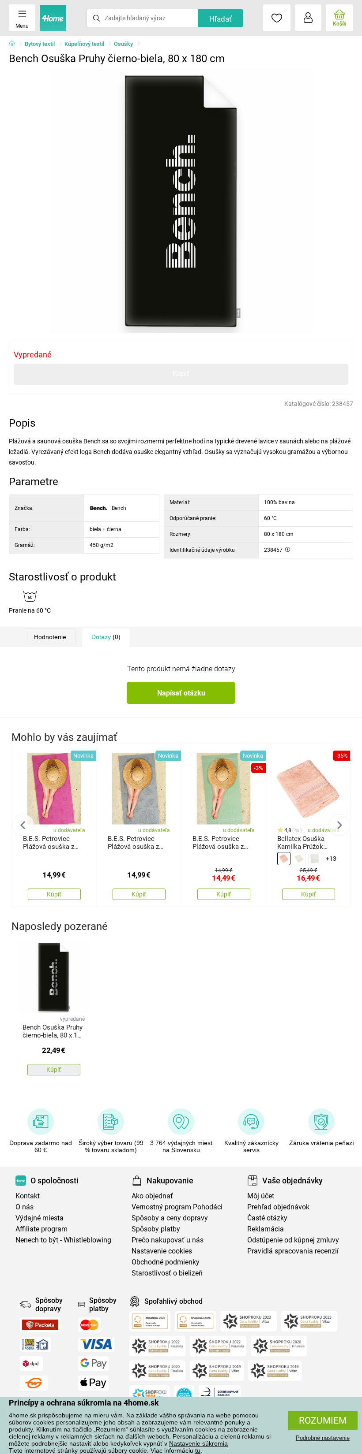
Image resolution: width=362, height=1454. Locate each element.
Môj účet (260, 1196)
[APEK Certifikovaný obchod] (220, 1395)
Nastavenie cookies (162, 1251)
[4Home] (15, 44)
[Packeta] (40, 1324)
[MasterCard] (89, 1324)
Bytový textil (40, 44)
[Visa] (96, 1344)
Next (339, 825)
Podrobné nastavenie (323, 1438)
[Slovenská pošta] (35, 1344)
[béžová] (299, 858)
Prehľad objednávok (278, 1207)
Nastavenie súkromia (198, 1443)
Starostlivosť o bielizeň (167, 1273)
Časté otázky (267, 1218)
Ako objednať (152, 1196)
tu (197, 1450)
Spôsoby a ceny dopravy (170, 1218)
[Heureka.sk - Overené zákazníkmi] (184, 1395)
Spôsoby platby (156, 1229)
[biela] (315, 858)
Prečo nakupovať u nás (168, 1240)
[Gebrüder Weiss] (34, 1383)
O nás (24, 1207)
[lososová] (284, 858)
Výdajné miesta (39, 1218)
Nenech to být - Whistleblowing (63, 1240)
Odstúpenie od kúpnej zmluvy (293, 1240)
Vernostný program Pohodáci (177, 1207)
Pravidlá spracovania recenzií (293, 1251)
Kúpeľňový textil (84, 44)
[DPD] (31, 1363)
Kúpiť (181, 373)
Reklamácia (265, 1229)
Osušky (123, 44)
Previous (23, 825)
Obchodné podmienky (166, 1262)
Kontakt (27, 1196)
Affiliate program (41, 1229)
